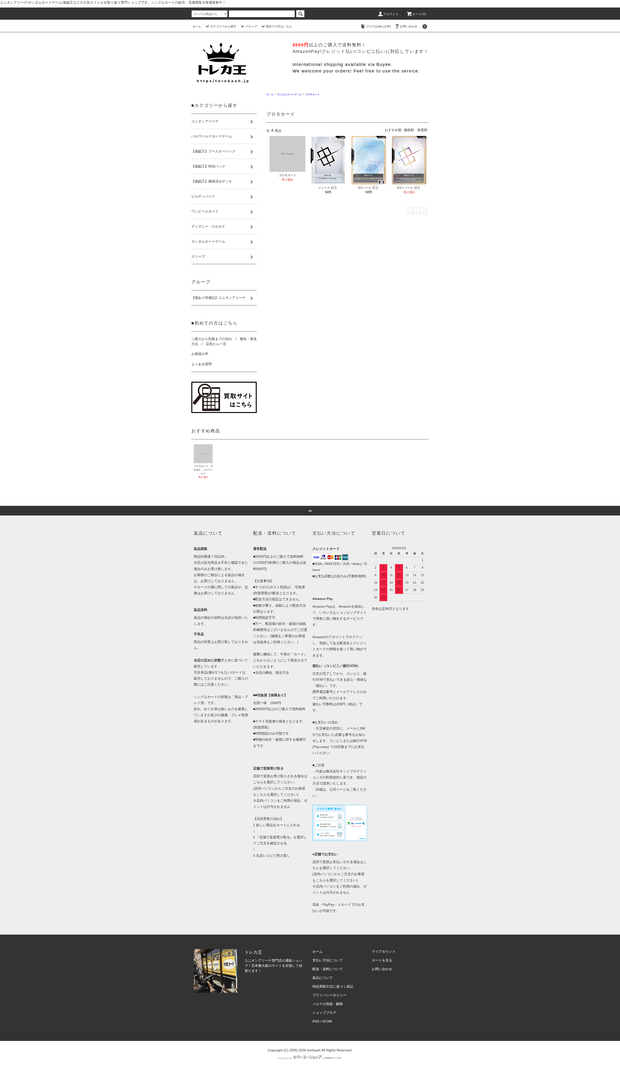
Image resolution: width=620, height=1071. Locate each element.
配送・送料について (327, 969)
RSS (315, 1021)
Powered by (285, 1058)
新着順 (422, 130)
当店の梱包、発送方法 (272, 672)
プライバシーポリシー (329, 995)
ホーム (197, 26)
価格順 (409, 130)
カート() (419, 14)
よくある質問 (201, 364)
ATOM (327, 1021)
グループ (251, 26)
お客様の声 (199, 354)
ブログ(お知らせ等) (378, 26)
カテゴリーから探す (223, 26)
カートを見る (382, 960)
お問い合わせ (408, 26)
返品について (322, 978)
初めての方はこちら (279, 26)
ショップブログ (324, 1013)
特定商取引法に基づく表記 (332, 986)
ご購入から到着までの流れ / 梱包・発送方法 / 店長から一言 (224, 341)
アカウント (391, 14)
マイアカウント (383, 951)
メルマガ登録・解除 (327, 1004)
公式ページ (337, 789)
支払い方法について (327, 960)
